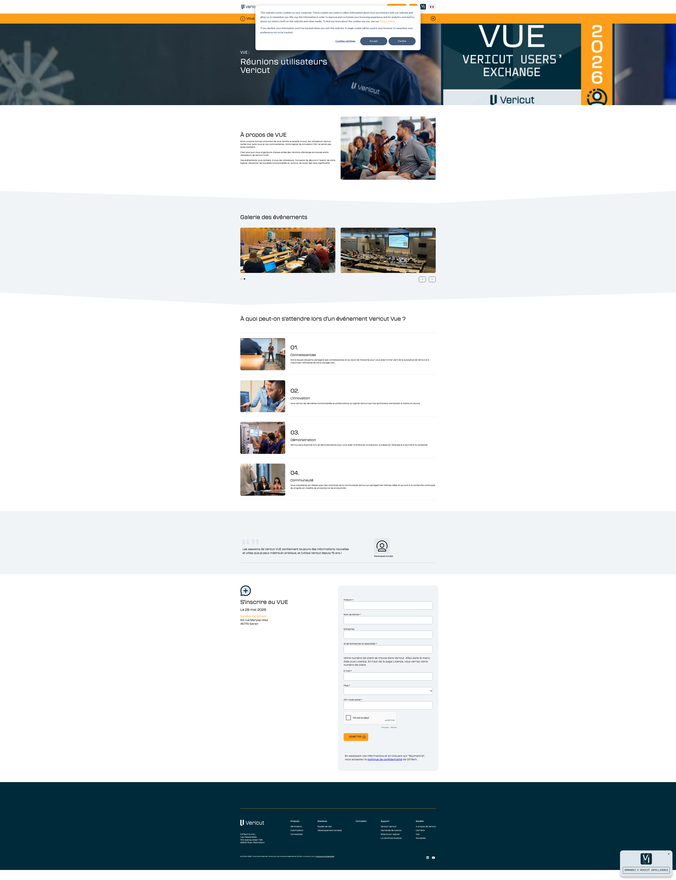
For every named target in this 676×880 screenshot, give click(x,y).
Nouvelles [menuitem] (421, 838)
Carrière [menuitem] (420, 830)
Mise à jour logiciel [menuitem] (390, 834)
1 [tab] (241, 279)
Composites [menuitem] (296, 834)
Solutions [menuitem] (322, 821)
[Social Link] (427, 857)
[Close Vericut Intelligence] (669, 853)
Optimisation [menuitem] (296, 830)
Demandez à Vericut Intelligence (646, 870)
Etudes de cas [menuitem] (325, 826)
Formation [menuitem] (361, 821)
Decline (402, 40)
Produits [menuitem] (294, 821)
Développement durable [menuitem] (330, 830)
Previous (422, 279)
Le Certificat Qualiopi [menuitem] (391, 838)
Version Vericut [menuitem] (388, 826)
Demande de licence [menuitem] (391, 830)
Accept (374, 40)
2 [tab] (244, 279)
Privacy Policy (387, 21)
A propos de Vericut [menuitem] (426, 826)
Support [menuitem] (385, 821)
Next (432, 279)
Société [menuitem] (420, 821)
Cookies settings (345, 40)
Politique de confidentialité (324, 856)
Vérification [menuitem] (296, 826)
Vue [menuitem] (418, 834)
